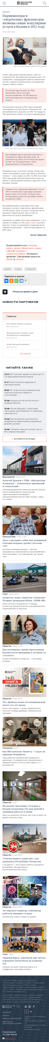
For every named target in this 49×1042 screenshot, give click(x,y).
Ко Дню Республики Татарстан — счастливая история (24, 655)
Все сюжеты (25, 353)
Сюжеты (11, 316)
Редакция (7, 1012)
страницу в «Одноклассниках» (16, 252)
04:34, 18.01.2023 (9, 32)
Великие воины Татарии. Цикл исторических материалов (20, 335)
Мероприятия (9, 477)
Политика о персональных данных (12, 1022)
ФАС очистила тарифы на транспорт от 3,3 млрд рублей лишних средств (24, 375)
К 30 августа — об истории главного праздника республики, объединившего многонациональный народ (23, 864)
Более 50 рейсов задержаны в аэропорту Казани (20, 383)
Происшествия (9, 537)
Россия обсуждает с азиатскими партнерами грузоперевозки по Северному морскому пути (23, 411)
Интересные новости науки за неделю (22, 913)
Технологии (8, 748)
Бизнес (6, 12)
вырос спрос (30, 222)
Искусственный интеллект (18, 345)
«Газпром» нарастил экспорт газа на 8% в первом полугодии (23, 430)
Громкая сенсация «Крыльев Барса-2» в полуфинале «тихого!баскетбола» (24, 963)
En (31, 1012)
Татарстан (30, 269)
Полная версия (9, 1032)
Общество (7, 646)
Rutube (9, 259)
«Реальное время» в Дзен (25, 291)
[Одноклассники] (11, 281)
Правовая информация (12, 1018)
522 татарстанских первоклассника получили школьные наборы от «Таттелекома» (22, 392)
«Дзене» (20, 259)
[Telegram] (21, 281)
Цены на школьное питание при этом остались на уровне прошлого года (24, 811)
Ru (27, 1011)
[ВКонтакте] (6, 281)
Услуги (18, 269)
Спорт (5, 594)
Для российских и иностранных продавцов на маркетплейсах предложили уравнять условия (23, 421)
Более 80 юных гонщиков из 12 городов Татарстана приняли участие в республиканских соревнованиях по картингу (24, 603)
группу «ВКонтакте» (23, 248)
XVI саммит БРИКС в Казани (19, 325)
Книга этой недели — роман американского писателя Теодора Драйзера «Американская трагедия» (24, 707)
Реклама (6, 1015)
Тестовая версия (10, 1034)
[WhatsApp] (16, 281)
